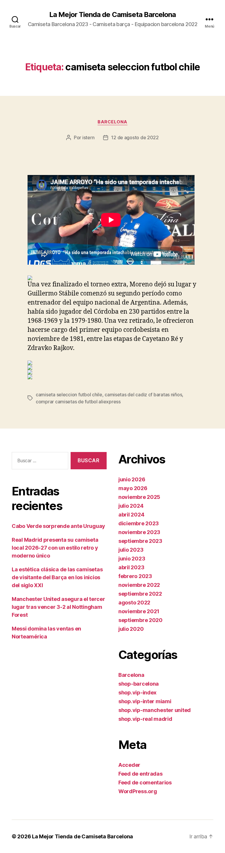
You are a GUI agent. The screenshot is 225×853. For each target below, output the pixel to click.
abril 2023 (131, 567)
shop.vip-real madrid (145, 719)
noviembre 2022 (139, 585)
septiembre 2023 (140, 541)
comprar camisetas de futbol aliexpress (78, 402)
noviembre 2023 (139, 532)
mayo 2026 (132, 488)
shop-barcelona (138, 684)
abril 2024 (131, 515)
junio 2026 (131, 479)
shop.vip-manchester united (154, 710)
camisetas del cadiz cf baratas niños (143, 394)
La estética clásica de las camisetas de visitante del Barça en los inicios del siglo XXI (57, 577)
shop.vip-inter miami (144, 701)
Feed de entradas (140, 774)
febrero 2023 (135, 576)
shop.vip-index (137, 692)
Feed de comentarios (145, 782)
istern (88, 137)
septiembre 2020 (140, 620)
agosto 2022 (134, 602)
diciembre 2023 (138, 523)
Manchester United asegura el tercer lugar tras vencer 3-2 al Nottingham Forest (58, 607)
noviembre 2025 (139, 497)
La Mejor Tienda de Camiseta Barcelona (112, 14)
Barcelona (112, 122)
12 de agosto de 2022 (135, 137)
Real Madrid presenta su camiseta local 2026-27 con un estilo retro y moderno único (55, 548)
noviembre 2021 (138, 611)
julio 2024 (130, 506)
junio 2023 (131, 558)
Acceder (129, 765)
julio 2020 (131, 629)
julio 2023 (130, 550)
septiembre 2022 (140, 594)
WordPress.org (137, 791)
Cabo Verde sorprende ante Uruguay (58, 526)
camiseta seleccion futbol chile (69, 394)
